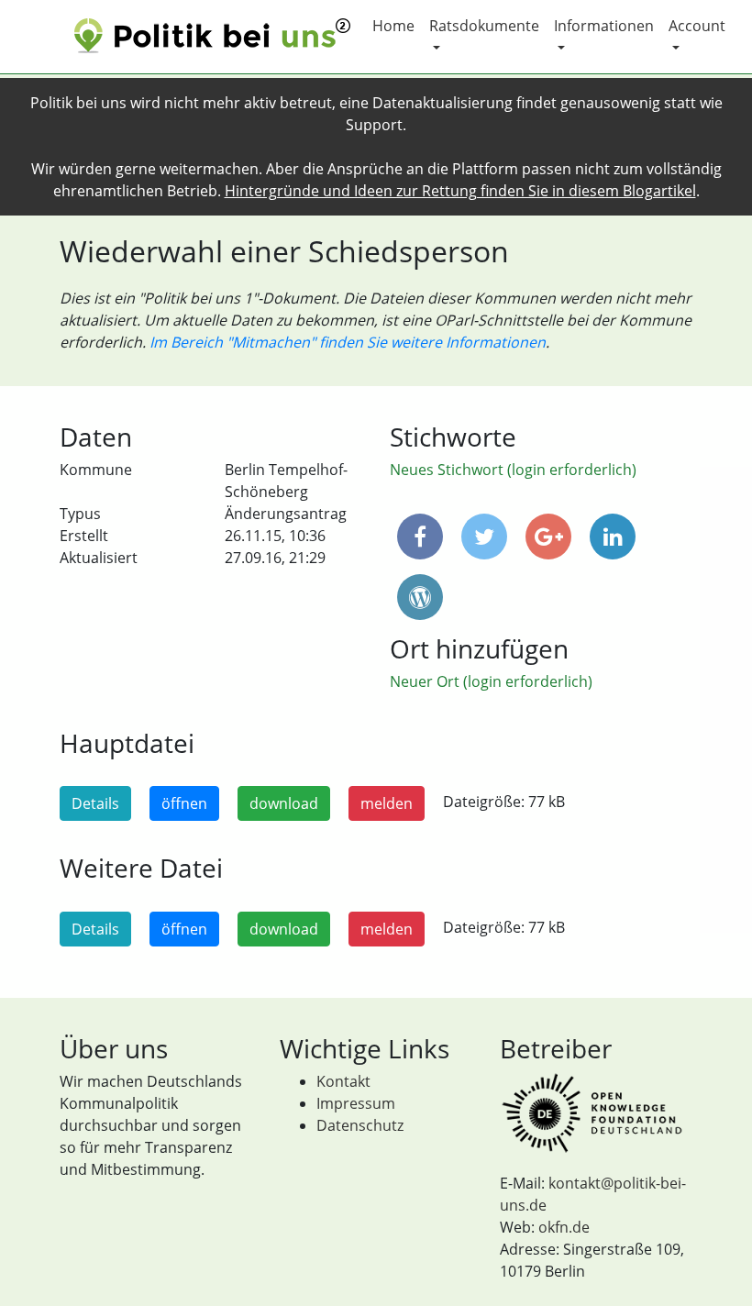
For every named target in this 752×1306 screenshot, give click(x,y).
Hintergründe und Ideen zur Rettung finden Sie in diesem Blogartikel (460, 191)
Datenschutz (360, 1125)
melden (386, 803)
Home (393, 26)
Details (95, 803)
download (283, 803)
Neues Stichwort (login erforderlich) (513, 469)
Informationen (604, 26)
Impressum (355, 1103)
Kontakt (343, 1081)
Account (697, 26)
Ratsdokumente (484, 26)
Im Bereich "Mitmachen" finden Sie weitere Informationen (347, 342)
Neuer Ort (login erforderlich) (491, 681)
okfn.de (564, 1227)
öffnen (184, 803)
